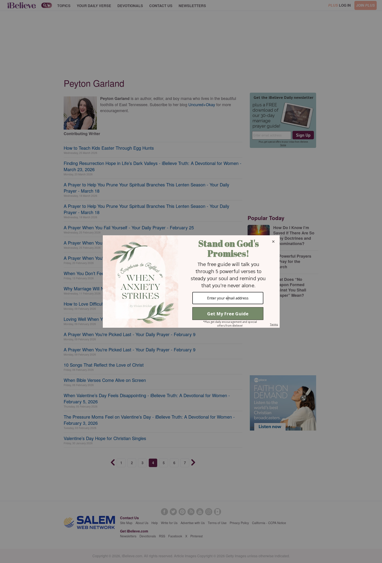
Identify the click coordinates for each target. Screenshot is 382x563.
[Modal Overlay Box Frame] (191, 281)
